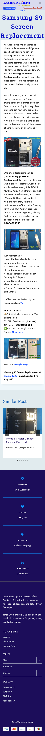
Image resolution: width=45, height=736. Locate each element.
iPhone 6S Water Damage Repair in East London (20, 440)
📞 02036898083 (9, 8)
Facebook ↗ (9, 700)
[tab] (17, 460)
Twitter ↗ (7, 691)
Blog (22, 11)
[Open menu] (39, 3)
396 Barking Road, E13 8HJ (33, 8)
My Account (8, 641)
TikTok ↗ (7, 696)
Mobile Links (10, 376)
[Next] (38, 433)
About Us (7, 666)
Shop (5, 660)
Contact (6, 673)
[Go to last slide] (7, 433)
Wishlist (6, 637)
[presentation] (22, 421)
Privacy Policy (9, 646)
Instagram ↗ (9, 687)
